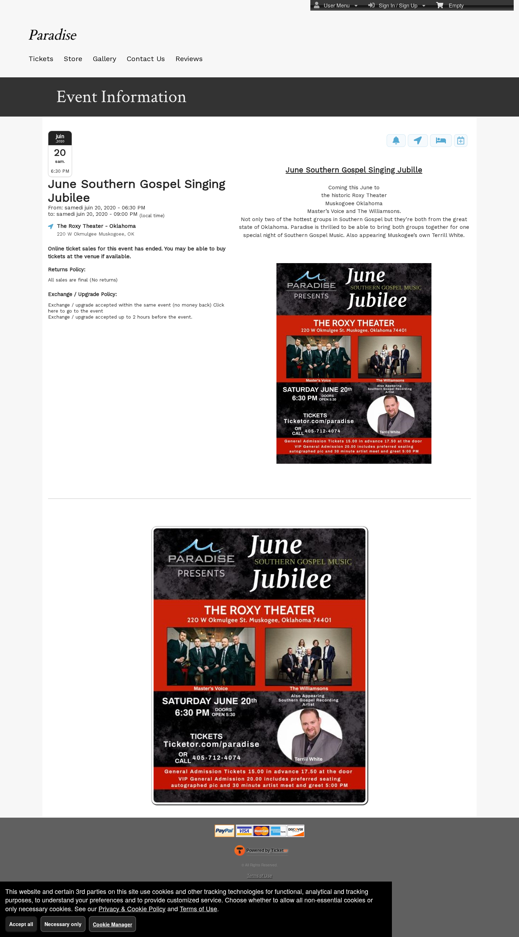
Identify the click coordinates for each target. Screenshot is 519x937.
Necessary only (63, 923)
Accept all (21, 923)
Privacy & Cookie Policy (132, 908)
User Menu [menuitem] (335, 5)
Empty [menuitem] (453, 5)
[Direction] (418, 141)
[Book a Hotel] (441, 141)
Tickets (41, 58)
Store (73, 58)
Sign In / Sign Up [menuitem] (397, 5)
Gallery (104, 58)
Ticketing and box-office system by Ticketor (261, 852)
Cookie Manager (112, 924)
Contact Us (146, 58)
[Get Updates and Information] (396, 141)
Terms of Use (259, 875)
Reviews (189, 58)
